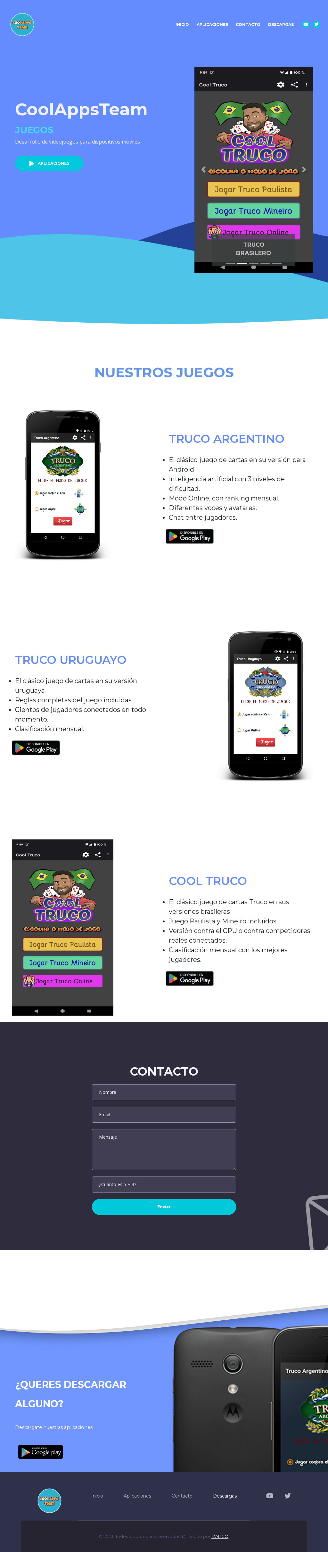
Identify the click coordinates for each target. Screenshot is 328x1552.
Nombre (107, 1092)
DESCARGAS (281, 24)
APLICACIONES (212, 24)
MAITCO (219, 1536)
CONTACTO (248, 24)
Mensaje (108, 1137)
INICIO (184, 24)
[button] (203, 170)
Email (104, 1114)
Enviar (164, 1206)
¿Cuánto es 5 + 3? (117, 1184)
